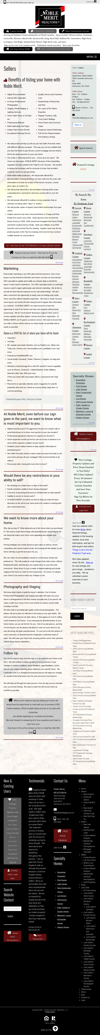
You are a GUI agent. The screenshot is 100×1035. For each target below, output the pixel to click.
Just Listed (85, 888)
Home (74, 68)
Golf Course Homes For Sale (84, 737)
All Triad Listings (90, 890)
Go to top (59, 263)
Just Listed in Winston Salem (91, 920)
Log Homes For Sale (80, 750)
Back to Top (46, 1030)
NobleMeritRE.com (25, 356)
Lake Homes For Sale (81, 759)
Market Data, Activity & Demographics (89, 843)
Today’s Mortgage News (82, 641)
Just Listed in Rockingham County (88, 984)
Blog (83, 995)
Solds (83, 885)
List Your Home (89, 860)
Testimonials (86, 989)
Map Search (88, 808)
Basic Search (89, 794)
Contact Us (85, 997)
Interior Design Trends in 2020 (84, 693)
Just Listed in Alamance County (88, 975)
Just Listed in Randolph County (88, 951)
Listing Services (89, 857)
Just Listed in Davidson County (88, 901)
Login (83, 1000)
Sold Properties (89, 882)
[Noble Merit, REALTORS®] (50, 16)
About (83, 992)
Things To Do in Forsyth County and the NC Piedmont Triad (84, 709)
